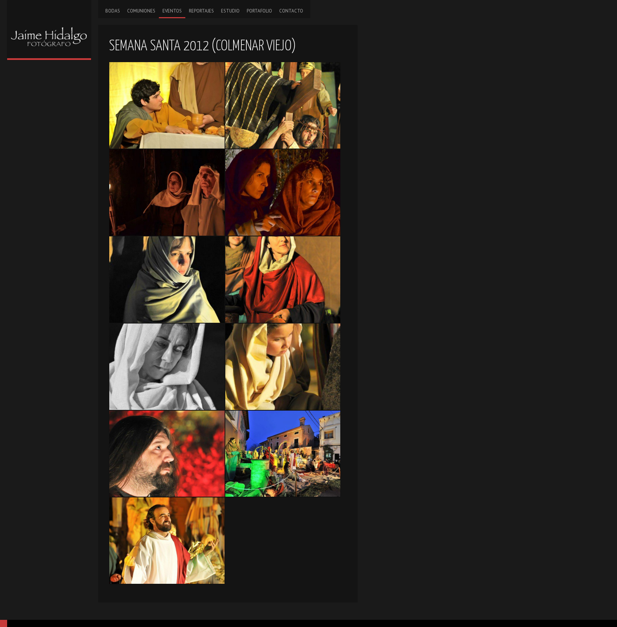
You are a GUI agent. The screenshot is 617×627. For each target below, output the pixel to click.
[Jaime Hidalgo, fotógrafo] (49, 29)
